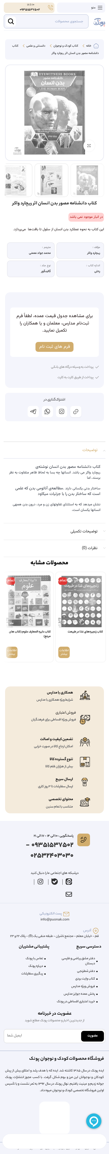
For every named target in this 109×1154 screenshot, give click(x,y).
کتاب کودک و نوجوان (65, 46)
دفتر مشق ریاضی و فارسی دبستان (78, 961)
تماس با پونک (34, 958)
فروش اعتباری (66, 713)
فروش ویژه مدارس (83, 986)
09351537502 (30, 9)
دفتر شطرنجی (86, 971)
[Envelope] (68, 894)
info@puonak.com (55, 919)
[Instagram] (40, 881)
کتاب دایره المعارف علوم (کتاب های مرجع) (30, 634)
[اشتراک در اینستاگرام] (61, 411)
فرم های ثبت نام (54, 346)
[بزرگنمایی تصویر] (89, 145)
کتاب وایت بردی (85, 979)
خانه (88, 46)
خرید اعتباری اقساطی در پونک (76, 1001)
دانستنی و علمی (35, 46)
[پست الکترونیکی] (66, 914)
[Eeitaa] (69, 881)
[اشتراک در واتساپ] (47, 411)
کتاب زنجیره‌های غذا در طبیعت (85, 632)
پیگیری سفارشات (32, 973)
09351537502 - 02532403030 (50, 851)
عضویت (92, 1035)
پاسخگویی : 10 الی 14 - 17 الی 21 (53, 836)
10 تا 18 (30, 5)
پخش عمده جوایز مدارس (79, 994)
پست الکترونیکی (51, 913)
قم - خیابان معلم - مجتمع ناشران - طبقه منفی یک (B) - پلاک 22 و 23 (54, 936)
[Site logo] (99, 21)
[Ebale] (54, 881)
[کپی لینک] (75, 411)
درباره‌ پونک (35, 966)
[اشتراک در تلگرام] (33, 411)
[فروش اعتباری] (85, 719)
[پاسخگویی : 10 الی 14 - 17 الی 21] (83, 840)
